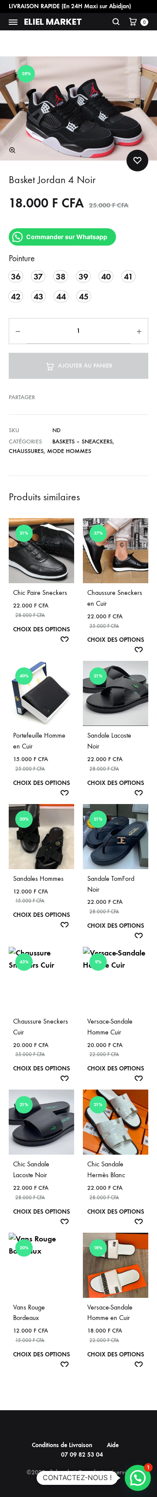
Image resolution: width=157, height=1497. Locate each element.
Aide (113, 1445)
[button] (12, 150)
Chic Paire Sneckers (40, 592)
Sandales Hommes (38, 878)
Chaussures (26, 451)
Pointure (22, 258)
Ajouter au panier (85, 365)
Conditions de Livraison (62, 1445)
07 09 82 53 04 (82, 1454)
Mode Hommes (69, 451)
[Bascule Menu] (13, 22)
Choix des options (41, 629)
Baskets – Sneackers (82, 441)
